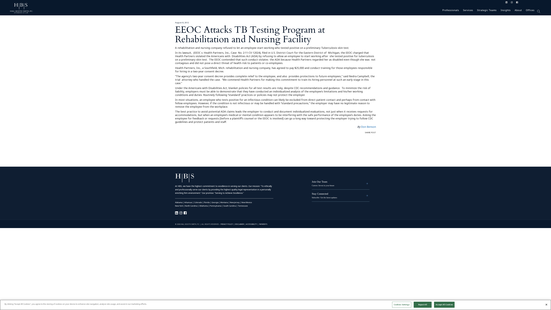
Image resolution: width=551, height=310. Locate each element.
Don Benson (368, 126)
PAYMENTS (263, 224)
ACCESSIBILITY (251, 224)
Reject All (422, 304)
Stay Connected (320, 193)
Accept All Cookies (444, 304)
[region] (275, 305)
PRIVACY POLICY (227, 224)
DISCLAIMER (239, 224)
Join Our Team (319, 181)
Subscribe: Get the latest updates (324, 197)
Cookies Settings (402, 304)
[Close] (546, 304)
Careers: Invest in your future (323, 185)
